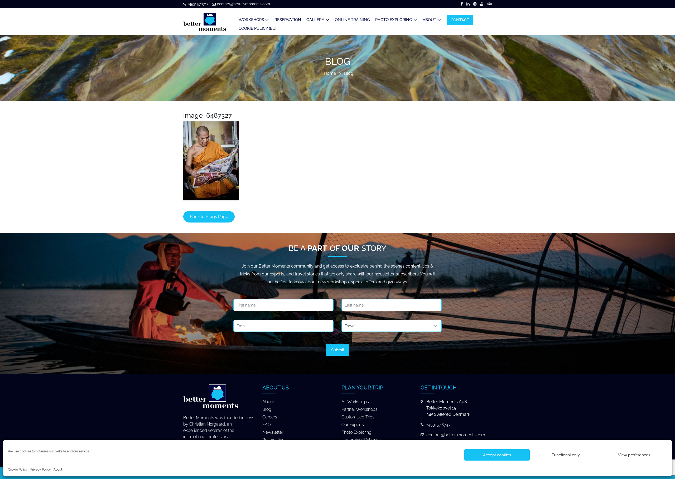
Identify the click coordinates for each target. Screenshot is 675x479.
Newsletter (272, 432)
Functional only (566, 455)
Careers (269, 416)
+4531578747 (197, 4)
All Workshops (355, 401)
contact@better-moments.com (243, 4)
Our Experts (352, 424)
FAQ (266, 424)
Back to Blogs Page (209, 216)
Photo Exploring (356, 432)
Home (330, 73)
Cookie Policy (18, 469)
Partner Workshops (359, 409)
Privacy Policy (40, 469)
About (58, 469)
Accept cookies (497, 455)
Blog (348, 73)
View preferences (634, 455)
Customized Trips (357, 416)
